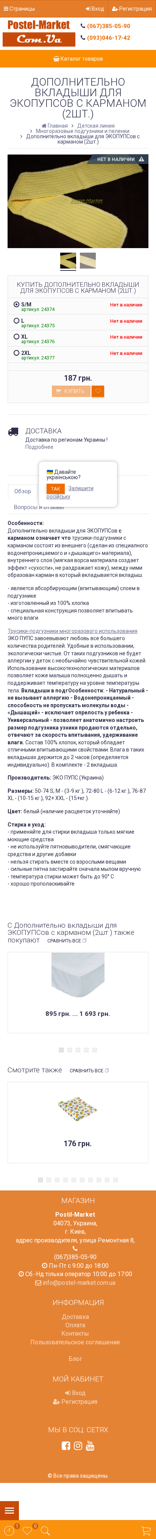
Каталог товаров (81, 59)
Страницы (21, 9)
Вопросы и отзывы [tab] (39, 507)
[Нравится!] (98, 391)
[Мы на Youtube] (90, 1446)
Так (55, 489)
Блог (75, 1358)
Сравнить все (64, 941)
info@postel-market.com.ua (79, 1282)
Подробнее (39, 447)
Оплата (75, 1325)
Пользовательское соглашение (75, 1342)
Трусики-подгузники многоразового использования (72, 631)
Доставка (75, 1316)
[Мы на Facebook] (66, 1446)
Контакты (75, 1333)
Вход (97, 9)
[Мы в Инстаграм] (78, 1446)
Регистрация (135, 9)
